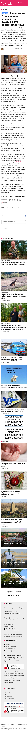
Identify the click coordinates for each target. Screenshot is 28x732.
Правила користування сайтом (22, 724)
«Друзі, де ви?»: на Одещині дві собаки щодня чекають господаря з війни (13, 296)
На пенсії (7, 693)
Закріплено (18, 3)
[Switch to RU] (24, 3)
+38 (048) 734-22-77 (10, 628)
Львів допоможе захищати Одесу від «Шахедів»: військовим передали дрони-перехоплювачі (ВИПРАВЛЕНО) (12, 521)
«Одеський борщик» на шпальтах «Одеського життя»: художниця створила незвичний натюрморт (13, 493)
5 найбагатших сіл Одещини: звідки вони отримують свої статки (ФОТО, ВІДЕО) (14, 542)
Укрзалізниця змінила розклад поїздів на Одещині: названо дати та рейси (12, 410)
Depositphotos (8, 696)
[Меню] (21, 3)
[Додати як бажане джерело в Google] (4, 203)
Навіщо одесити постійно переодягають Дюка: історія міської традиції (14, 563)
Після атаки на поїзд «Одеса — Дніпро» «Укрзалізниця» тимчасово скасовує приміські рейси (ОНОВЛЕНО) (12, 359)
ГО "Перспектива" (9, 698)
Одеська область (17, 207)
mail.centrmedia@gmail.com (13, 630)
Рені (22, 207)
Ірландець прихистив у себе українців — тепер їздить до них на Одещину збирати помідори (13, 327)
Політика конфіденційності (5, 724)
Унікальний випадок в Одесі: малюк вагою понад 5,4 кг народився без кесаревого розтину (13, 465)
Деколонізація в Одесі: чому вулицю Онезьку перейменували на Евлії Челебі (13, 583)
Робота (7, 695)
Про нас (10, 592)
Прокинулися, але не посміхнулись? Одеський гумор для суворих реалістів (12, 386)
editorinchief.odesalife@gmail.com (14, 636)
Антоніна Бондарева (9, 48)
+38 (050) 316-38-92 (10, 648)
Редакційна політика (13, 724)
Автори (18, 592)
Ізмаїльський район (10, 207)
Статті (5, 10)
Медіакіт (8, 644)
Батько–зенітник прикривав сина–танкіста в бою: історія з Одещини (13, 264)
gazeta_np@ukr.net (10, 651)
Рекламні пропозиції (11, 646)
